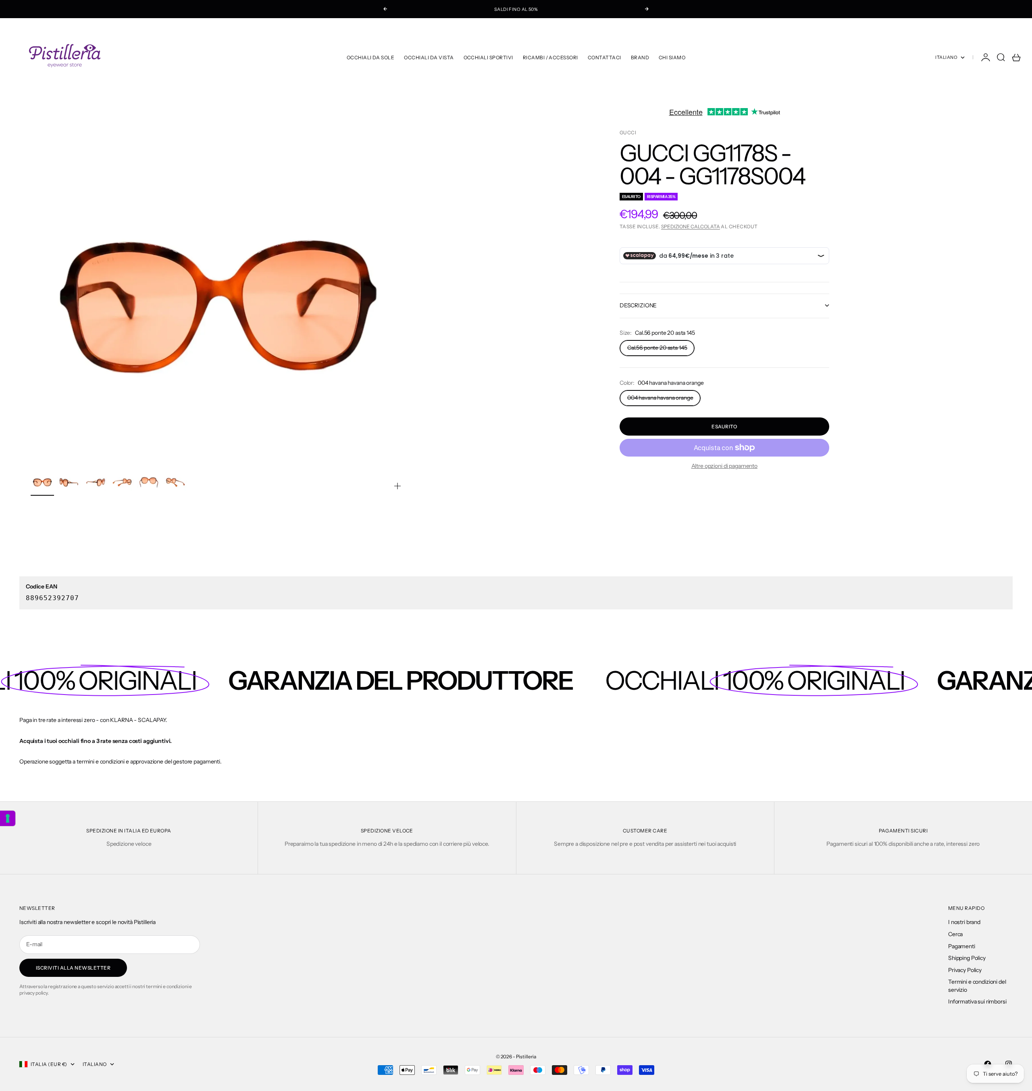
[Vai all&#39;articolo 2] (69, 482)
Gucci (628, 132)
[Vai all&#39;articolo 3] (95, 482)
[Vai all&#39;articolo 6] (175, 482)
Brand (640, 57)
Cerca (955, 934)
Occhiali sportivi (488, 57)
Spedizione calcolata (690, 226)
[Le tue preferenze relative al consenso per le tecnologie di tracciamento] (7, 818)
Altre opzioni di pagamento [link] (724, 465)
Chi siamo (672, 57)
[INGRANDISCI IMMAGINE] (397, 486)
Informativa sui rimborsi (977, 1001)
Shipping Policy (967, 958)
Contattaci (604, 57)
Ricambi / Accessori (550, 57)
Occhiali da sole (371, 57)
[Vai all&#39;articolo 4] (122, 482)
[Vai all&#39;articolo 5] (148, 482)
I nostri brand (964, 922)
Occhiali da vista (429, 57)
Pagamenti (961, 946)
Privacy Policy (965, 970)
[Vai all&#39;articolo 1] (42, 482)
